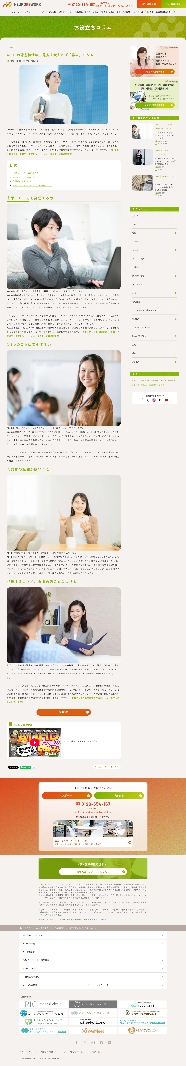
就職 (134, 353)
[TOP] (20, 928)
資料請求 (119, 795)
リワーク (136, 241)
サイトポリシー (27, 1051)
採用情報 (91, 1051)
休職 (166, 150)
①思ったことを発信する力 (26, 173)
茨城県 (172, 380)
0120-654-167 (83, 4)
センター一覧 (38, 12)
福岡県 (162, 384)
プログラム (137, 284)
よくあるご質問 (123, 12)
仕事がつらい (160, 124)
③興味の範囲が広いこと (24, 181)
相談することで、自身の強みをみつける (32, 185)
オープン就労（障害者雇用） (145, 310)
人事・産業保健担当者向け (161, 12)
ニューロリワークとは (21, 12)
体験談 (135, 267)
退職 (134, 344)
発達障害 (11, 47)
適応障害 (136, 361)
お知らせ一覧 (137, 12)
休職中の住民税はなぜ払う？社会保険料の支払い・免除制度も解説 (165, 187)
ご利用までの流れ (107, 12)
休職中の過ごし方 (167, 176)
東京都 (136, 380)
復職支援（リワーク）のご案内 (93, 871)
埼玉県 (155, 380)
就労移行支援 (138, 276)
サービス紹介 (51, 12)
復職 (134, 232)
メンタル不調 (160, 154)
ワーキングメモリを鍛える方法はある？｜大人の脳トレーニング (165, 135)
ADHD (135, 215)
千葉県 (164, 380)
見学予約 (63, 712)
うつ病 (135, 250)
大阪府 (145, 384)
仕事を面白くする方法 (164, 128)
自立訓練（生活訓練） (142, 327)
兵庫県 (153, 384)
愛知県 (136, 384)
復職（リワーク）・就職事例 (70, 12)
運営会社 (74, 1051)
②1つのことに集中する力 (25, 177)
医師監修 (159, 150)
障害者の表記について (51, 1051)
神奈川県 (146, 380)
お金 (157, 180)
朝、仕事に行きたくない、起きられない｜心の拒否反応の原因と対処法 (165, 161)
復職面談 (136, 301)
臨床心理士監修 (139, 336)
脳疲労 (170, 124)
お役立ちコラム (91, 12)
